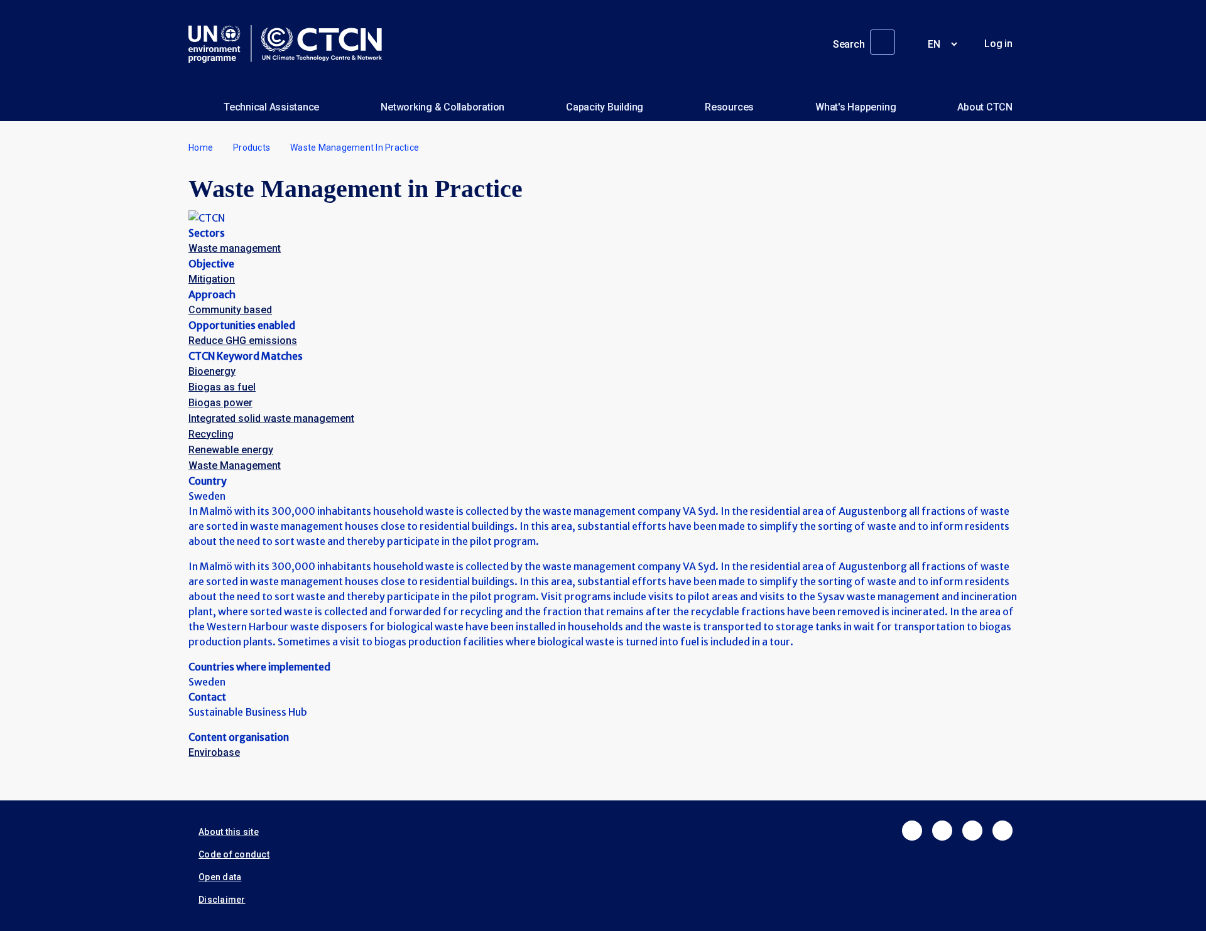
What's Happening (855, 107)
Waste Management (234, 465)
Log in (998, 44)
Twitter (942, 830)
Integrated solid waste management (271, 418)
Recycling (211, 434)
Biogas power (220, 403)
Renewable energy (230, 450)
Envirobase (214, 752)
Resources (729, 107)
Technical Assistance (271, 107)
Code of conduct (233, 854)
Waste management (234, 248)
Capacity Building (604, 107)
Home (200, 148)
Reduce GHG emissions (242, 341)
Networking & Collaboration (442, 107)
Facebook (912, 830)
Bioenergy (212, 371)
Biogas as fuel (222, 387)
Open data (219, 877)
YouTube (1002, 830)
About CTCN (985, 107)
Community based (230, 310)
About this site (228, 832)
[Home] (290, 44)
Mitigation (211, 279)
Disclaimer (222, 900)
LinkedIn (972, 830)
